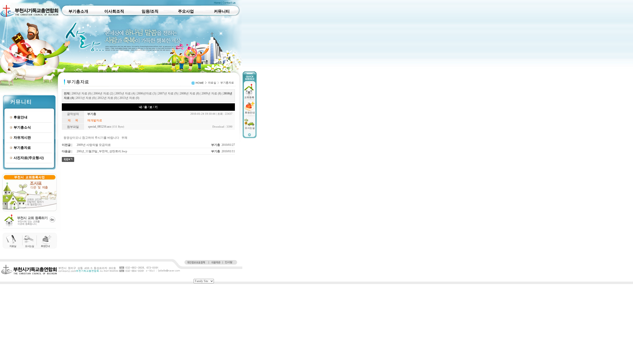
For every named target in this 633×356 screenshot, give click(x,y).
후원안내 (20, 117)
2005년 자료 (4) (125, 93)
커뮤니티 (222, 11)
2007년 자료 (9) (168, 93)
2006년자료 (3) (146, 93)
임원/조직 (150, 11)
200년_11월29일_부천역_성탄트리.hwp (102, 151)
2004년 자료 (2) (103, 93)
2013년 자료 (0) (129, 98)
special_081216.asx (99, 126)
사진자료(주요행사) (29, 158)
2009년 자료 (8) (211, 93)
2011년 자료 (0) (86, 98)
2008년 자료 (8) (190, 93)
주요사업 (186, 11)
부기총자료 (22, 148)
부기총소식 (22, 127)
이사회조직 (114, 11)
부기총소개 (78, 11)
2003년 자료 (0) (81, 93)
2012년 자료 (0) (107, 98)
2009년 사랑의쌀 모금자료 (94, 145)
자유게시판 (22, 137)
